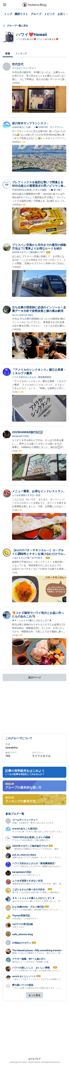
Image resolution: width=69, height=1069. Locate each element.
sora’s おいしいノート (24, 976)
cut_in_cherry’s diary (22, 314)
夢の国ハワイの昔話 (22, 984)
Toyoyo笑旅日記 (21, 915)
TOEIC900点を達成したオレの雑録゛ (30, 189)
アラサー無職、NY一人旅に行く (29, 958)
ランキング (21, 53)
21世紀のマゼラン (21, 942)
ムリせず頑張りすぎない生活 (26, 495)
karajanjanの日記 (20, 436)
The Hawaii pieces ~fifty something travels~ (37, 950)
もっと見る (34, 995)
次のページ (34, 677)
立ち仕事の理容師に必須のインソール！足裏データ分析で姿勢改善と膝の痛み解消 (39, 309)
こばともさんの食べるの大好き (28, 557)
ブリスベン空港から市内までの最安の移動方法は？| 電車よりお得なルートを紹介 (39, 246)
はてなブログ (34, 1058)
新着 (7, 53)
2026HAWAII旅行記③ (27, 432)
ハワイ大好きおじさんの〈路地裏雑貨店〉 (32, 377)
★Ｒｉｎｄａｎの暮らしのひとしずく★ (32, 620)
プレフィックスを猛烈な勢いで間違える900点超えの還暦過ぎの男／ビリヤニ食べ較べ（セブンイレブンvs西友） (39, 185)
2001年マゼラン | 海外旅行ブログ (28, 252)
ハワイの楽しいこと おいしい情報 (32, 967)
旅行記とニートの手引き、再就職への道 (30, 962)
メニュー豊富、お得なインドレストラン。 (39, 491)
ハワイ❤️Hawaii (31, 34)
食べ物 (57, 189)
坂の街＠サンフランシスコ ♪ (30, 123)
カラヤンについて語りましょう (26, 875)
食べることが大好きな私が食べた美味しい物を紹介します (38, 892)
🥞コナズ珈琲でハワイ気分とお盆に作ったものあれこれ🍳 (38, 614)
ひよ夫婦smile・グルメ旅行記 (28, 906)
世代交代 (17, 64)
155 (8, 756)
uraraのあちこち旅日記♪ (22, 127)
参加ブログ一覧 (15, 813)
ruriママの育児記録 (22, 924)
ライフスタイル (41, 756)
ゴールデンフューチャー (24, 68)
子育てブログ (18, 927)
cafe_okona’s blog (22, 934)
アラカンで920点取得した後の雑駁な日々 (31, 840)
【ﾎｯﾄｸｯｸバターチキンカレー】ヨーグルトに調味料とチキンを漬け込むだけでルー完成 (39, 554)
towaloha (12, 747)
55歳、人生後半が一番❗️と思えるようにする (32, 823)
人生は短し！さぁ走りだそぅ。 (26, 918)
